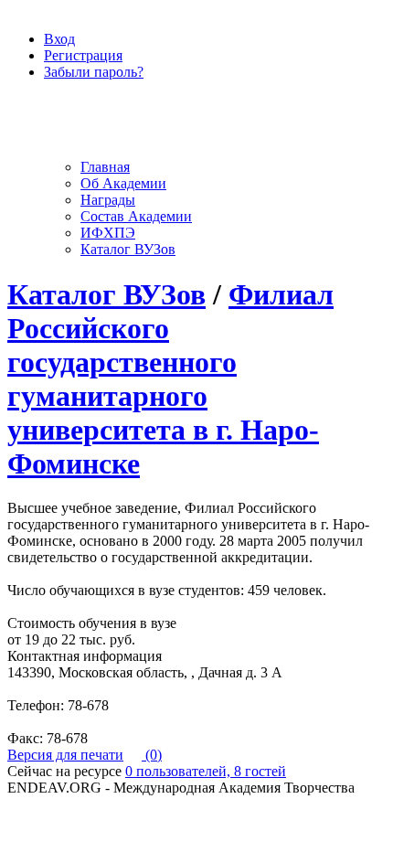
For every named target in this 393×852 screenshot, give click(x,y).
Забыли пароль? (93, 72)
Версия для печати (65, 754)
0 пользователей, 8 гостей (205, 771)
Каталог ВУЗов (127, 249)
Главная (105, 167)
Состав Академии (136, 216)
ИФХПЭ (107, 232)
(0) (152, 754)
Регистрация (83, 55)
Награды (107, 200)
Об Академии (123, 183)
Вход (59, 39)
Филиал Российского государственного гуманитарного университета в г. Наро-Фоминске (170, 379)
